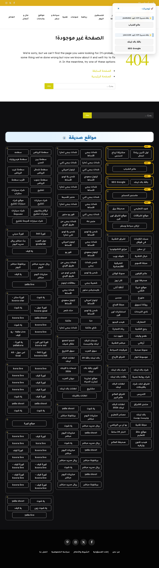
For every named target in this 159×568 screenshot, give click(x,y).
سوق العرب (91, 350)
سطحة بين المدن (40, 161)
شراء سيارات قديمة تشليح (29, 220)
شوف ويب (118, 256)
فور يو (68, 252)
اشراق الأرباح (118, 356)
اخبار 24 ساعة (118, 431)
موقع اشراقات (141, 215)
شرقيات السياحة (118, 349)
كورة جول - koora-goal (40, 309)
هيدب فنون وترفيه (141, 444)
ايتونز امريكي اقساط (68, 243)
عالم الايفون (141, 273)
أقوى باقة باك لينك (91, 370)
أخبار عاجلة (113, 17)
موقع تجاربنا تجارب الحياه (91, 380)
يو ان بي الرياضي (118, 424)
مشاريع (91, 388)
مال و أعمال (25, 17)
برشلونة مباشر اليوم (18, 265)
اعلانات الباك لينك (118, 385)
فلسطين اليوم (99, 17)
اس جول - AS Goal (18, 354)
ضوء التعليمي (141, 208)
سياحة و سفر (55, 17)
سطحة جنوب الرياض (41, 181)
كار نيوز (118, 280)
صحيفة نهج (141, 280)
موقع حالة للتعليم (141, 433)
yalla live (29, 284)
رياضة (84, 17)
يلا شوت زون (40, 508)
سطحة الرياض (40, 152)
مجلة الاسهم (141, 263)
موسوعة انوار (141, 356)
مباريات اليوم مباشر (91, 417)
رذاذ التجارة (118, 328)
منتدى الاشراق (141, 404)
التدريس (141, 394)
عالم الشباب (129, 168)
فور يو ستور (68, 214)
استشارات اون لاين (118, 313)
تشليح (41, 190)
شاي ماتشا (90, 327)
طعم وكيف (141, 335)
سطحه (18, 152)
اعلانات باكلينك (79, 395)
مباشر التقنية (118, 342)
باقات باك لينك (118, 376)
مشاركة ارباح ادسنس (118, 154)
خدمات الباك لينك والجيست (91, 342)
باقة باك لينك (141, 182)
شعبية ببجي (91, 282)
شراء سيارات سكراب (18, 192)
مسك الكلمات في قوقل (141, 240)
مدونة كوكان (118, 273)
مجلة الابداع (118, 304)
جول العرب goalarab (40, 242)
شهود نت (118, 335)
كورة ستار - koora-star (18, 299)
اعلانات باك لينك (68, 388)
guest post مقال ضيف (68, 342)
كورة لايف (41, 375)
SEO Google (118, 182)
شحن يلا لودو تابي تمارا (68, 233)
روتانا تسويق (141, 304)
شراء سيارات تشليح (40, 202)
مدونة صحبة (141, 349)
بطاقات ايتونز (68, 282)
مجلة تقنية (141, 424)
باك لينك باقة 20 (91, 357)
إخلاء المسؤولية (101, 552)
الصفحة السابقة (101, 70)
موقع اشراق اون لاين (118, 217)
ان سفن (141, 249)
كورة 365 (40, 233)
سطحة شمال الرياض (41, 171)
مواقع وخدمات (40, 17)
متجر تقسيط (68, 197)
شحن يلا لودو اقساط (68, 178)
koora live (18, 317)
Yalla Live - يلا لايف (18, 333)
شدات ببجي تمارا (68, 152)
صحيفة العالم (118, 442)
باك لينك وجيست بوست (141, 416)
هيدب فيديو (118, 321)
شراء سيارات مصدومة (18, 212)
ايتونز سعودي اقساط (91, 178)
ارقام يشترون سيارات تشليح (40, 212)
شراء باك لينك (141, 369)
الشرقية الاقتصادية (118, 265)
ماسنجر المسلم (130, 195)
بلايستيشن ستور (90, 289)
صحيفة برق (118, 208)
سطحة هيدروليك (18, 159)
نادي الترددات (141, 311)
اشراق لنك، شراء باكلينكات (141, 385)
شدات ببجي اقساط (91, 154)
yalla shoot (68, 408)
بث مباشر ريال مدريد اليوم (18, 242)
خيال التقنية (141, 256)
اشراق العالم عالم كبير (118, 396)
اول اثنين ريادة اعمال (140, 154)
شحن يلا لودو (91, 272)
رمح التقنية (141, 328)
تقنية (65, 17)
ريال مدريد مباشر (91, 425)
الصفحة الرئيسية (101, 76)
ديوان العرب (68, 378)
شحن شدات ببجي (91, 264)
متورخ (141, 297)
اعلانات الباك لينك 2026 (118, 406)
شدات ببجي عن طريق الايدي (68, 223)
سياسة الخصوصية (60, 552)
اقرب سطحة (18, 179)
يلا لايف (29, 251)
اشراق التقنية (118, 238)
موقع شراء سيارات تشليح (18, 202)
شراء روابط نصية (141, 376)
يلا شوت (91, 408)
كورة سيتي (18, 233)
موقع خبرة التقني (141, 289)
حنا (91, 320)
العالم (12, 17)
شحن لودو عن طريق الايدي (68, 274)
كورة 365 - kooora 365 (40, 354)
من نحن (116, 552)
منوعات (74, 17)
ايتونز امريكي (68, 169)
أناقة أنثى (118, 287)
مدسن (118, 297)
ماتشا (68, 320)
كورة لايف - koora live (41, 466)
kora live (18, 368)
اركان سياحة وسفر (129, 225)
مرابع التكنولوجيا (118, 249)
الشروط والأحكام (81, 552)
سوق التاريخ (68, 350)
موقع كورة (29, 423)
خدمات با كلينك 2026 (68, 370)
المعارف (141, 321)
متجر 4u (90, 221)
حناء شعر (68, 310)
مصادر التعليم (118, 414)
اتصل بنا (43, 552)
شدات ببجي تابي (68, 162)
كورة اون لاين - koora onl (40, 344)
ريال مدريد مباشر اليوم (41, 265)
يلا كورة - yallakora (18, 344)
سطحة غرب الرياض (18, 171)
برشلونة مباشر (68, 415)
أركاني (141, 342)
